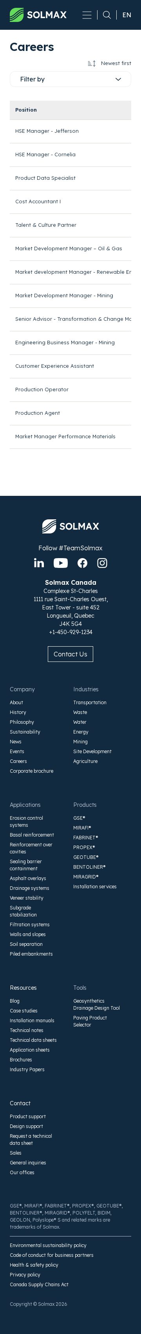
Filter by (32, 79)
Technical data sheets (33, 1040)
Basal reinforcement (32, 835)
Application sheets (30, 1050)
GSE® (79, 818)
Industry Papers (27, 1069)
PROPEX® (84, 847)
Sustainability (25, 732)
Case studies (24, 1011)
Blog (15, 1001)
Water (80, 722)
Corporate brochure (31, 771)
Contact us (70, 654)
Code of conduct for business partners (52, 1255)
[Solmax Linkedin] (39, 563)
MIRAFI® (82, 828)
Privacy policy (25, 1275)
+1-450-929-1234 (70, 632)
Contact (20, 1103)
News (16, 742)
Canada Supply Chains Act (39, 1284)
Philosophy (22, 722)
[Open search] (104, 15)
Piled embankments (31, 954)
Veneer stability (26, 898)
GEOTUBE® (86, 857)
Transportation (90, 702)
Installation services (95, 886)
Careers (18, 761)
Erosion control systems (26, 821)
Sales (16, 1153)
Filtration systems (30, 924)
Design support (26, 1126)
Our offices (22, 1172)
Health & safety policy (34, 1265)
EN (126, 15)
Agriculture (85, 761)
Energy (81, 732)
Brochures (21, 1060)
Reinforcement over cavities (31, 848)
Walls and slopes (28, 934)
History (18, 712)
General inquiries (28, 1163)
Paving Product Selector (90, 1021)
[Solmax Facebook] (82, 563)
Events (17, 751)
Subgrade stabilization (23, 911)
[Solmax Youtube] (61, 563)
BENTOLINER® (89, 867)
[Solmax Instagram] (102, 563)
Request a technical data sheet (31, 1139)
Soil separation (26, 944)
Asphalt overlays (28, 878)
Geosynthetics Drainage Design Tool (96, 1004)
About (16, 702)
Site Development (92, 751)
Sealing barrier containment (26, 865)
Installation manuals (32, 1020)
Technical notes (26, 1030)
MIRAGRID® (86, 877)
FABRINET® (85, 838)
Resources (23, 987)
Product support (28, 1116)
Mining (80, 742)
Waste (80, 712)
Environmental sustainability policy (48, 1245)
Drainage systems (29, 888)
